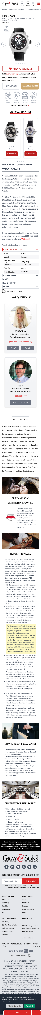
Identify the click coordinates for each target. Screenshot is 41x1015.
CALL (27, 1013)
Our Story (5, 903)
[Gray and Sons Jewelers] (10, 4)
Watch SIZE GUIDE (14, 291)
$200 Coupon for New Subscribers (20, 875)
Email (27, 348)
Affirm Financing (8, 928)
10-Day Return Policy (9, 925)
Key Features (9, 275)
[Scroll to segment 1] (17, 161)
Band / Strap (9, 283)
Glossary (5, 935)
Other (6, 286)
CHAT (36, 1012)
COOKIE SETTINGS (36, 945)
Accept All (29, 1006)
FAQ (3, 912)
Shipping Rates (7, 931)
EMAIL (8, 1013)
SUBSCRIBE (31, 881)
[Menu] (37, 4)
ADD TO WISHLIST (22, 68)
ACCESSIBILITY (16, 944)
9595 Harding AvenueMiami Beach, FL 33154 (30, 927)
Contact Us (27, 918)
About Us (5, 899)
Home (4, 9)
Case (5, 279)
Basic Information (12, 249)
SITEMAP (27, 944)
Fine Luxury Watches (16, 10)
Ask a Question (20, 402)
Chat (13, 348)
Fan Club (5, 906)
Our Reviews (6, 909)
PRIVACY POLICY (5, 945)
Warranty (5, 922)
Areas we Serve (27, 938)
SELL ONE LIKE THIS (30, 86)
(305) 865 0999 (27, 931)
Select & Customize (14, 1006)
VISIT (17, 1013)
